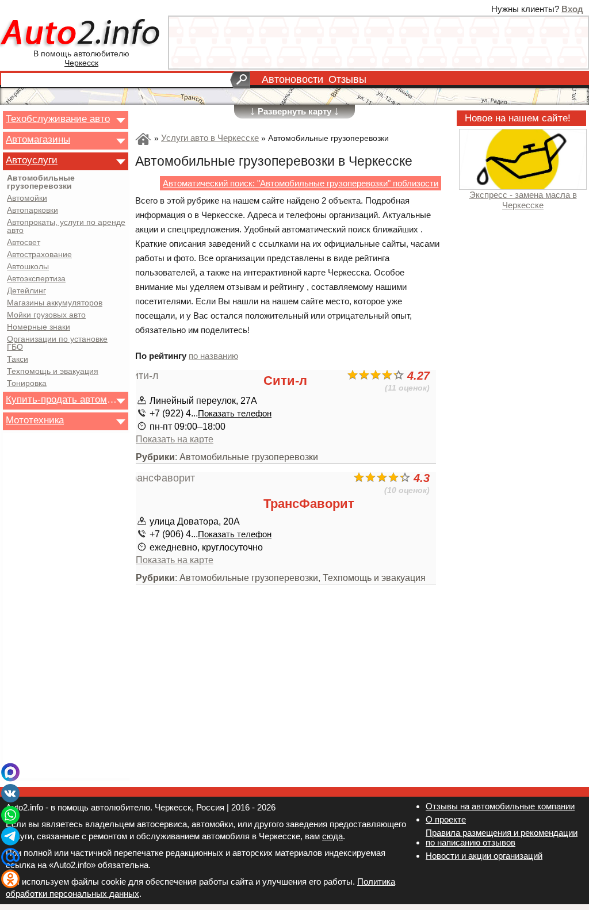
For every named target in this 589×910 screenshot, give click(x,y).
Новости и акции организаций (484, 856)
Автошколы (28, 267)
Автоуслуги (32, 160)
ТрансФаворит (308, 503)
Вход (572, 9)
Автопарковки (32, 211)
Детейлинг (26, 291)
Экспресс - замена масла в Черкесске (523, 200)
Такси (17, 359)
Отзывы (347, 79)
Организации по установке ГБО (57, 343)
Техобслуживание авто (58, 118)
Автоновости (292, 79)
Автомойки (27, 198)
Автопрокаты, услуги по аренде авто (66, 227)
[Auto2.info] (81, 33)
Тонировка (27, 384)
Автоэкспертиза (36, 279)
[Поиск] (240, 80)
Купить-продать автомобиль (62, 399)
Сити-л (285, 380)
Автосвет (23, 243)
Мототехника (35, 420)
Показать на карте (174, 439)
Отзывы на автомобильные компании (500, 806)
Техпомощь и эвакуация (52, 372)
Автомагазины (38, 139)
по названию (213, 356)
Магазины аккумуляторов (54, 303)
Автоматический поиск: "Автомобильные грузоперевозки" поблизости (300, 183)
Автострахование (39, 255)
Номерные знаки (38, 327)
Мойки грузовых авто (46, 315)
